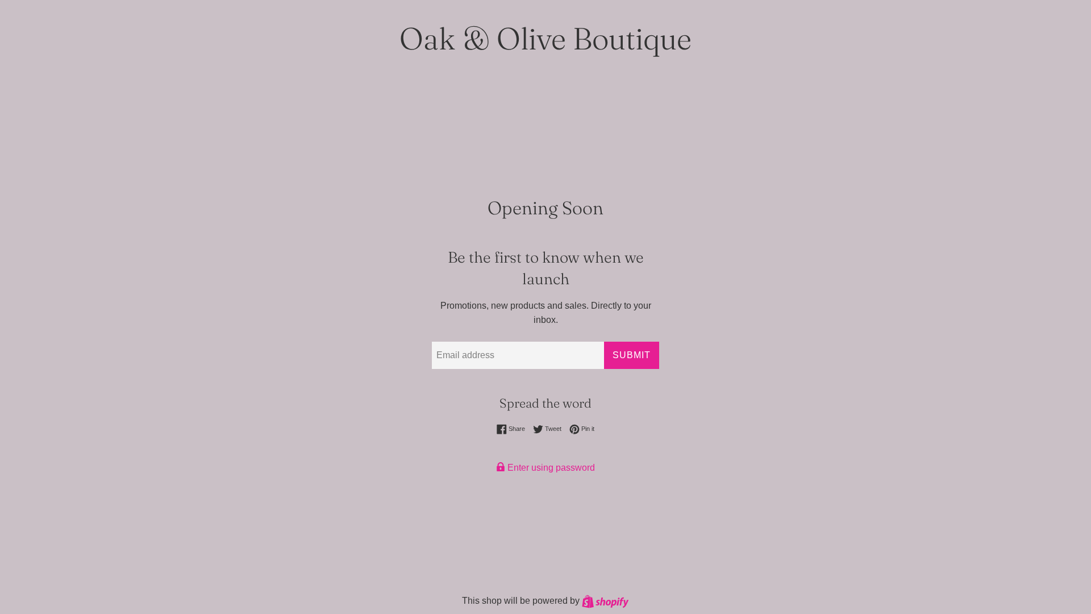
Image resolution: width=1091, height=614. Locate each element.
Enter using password (550, 467)
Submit (632, 355)
